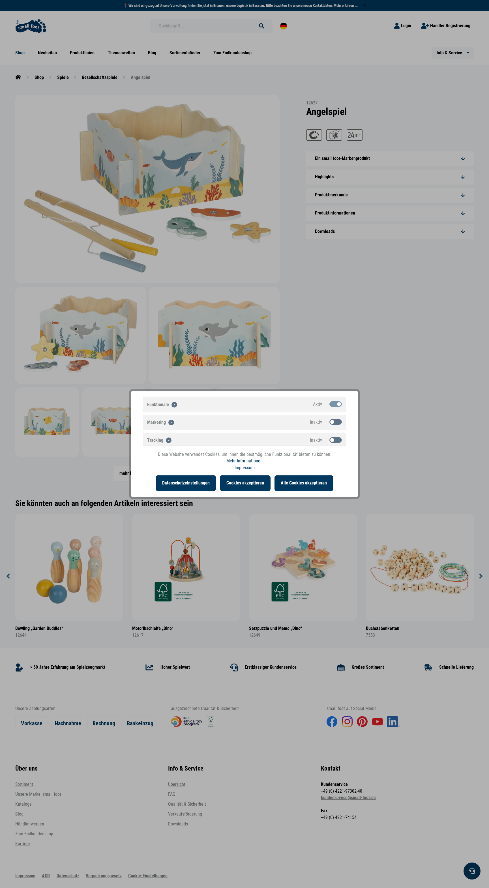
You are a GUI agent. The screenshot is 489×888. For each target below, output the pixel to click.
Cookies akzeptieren (245, 483)
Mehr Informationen (244, 461)
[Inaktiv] (335, 422)
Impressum (245, 467)
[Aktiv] (335, 404)
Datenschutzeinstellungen (186, 483)
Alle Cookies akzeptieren (304, 483)
